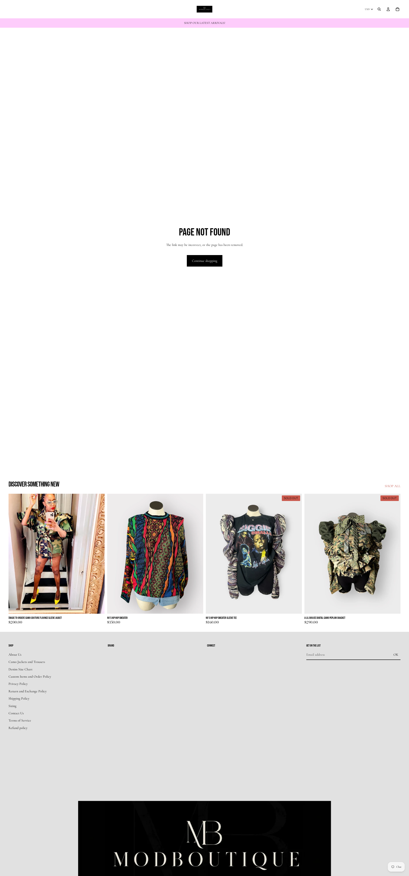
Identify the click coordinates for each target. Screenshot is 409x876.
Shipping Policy (19, 699)
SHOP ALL (392, 486)
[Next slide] (98, 554)
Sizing (12, 706)
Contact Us (16, 713)
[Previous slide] (15, 554)
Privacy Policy (18, 684)
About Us (15, 654)
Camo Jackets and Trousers (27, 662)
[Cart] (397, 9)
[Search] (379, 9)
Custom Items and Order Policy (30, 676)
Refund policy (18, 728)
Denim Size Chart (20, 669)
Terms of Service (20, 721)
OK (395, 654)
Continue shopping (204, 261)
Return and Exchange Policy (28, 691)
